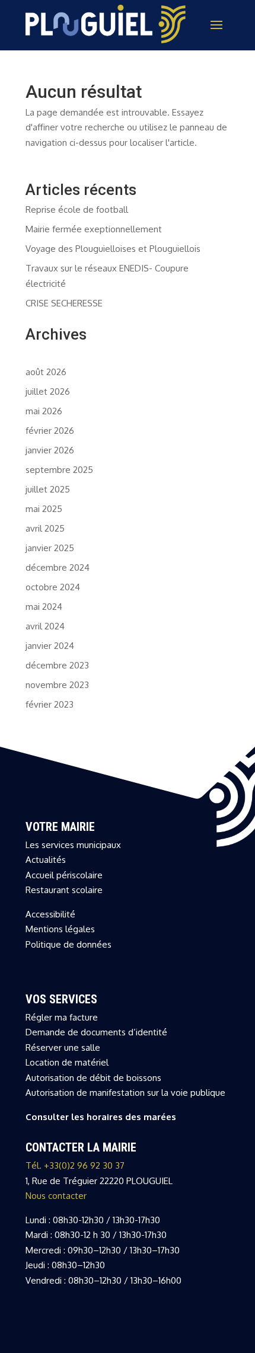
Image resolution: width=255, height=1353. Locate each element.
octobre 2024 (53, 587)
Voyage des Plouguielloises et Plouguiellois (113, 248)
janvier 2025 (50, 548)
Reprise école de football (77, 209)
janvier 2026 (50, 450)
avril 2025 (45, 528)
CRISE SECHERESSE (64, 303)
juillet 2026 (48, 391)
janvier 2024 (50, 645)
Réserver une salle (63, 1047)
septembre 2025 (59, 469)
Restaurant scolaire (64, 889)
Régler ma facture (62, 1017)
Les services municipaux (73, 844)
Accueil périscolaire (64, 875)
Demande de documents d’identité (96, 1032)
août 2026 (46, 372)
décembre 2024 (58, 567)
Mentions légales (60, 929)
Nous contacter (56, 1195)
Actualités (46, 859)
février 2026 (50, 430)
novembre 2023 (57, 684)
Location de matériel (67, 1062)
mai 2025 (44, 508)
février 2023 (50, 704)
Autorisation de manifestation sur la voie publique (125, 1092)
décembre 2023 (57, 665)
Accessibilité (50, 914)
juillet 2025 (48, 489)
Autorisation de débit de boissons (93, 1077)
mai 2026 (44, 411)
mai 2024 (44, 606)
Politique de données (68, 944)
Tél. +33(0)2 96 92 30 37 (75, 1165)
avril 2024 (45, 626)
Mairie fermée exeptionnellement (94, 229)
